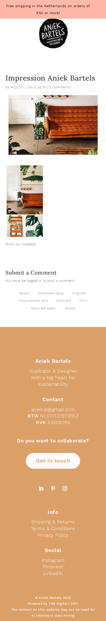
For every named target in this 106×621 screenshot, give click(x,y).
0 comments (60, 87)
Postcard (63, 300)
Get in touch (53, 461)
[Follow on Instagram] (65, 488)
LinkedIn (53, 573)
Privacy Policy (53, 535)
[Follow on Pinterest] (53, 488)
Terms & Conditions (53, 528)
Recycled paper (43, 308)
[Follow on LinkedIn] (41, 488)
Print (84, 300)
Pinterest (53, 566)
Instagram (53, 560)
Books (24, 293)
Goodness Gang (51, 293)
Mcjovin (17, 87)
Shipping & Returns (53, 522)
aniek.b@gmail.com (53, 409)
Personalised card (33, 300)
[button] (98, 5)
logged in (34, 280)
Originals (79, 293)
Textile (70, 308)
